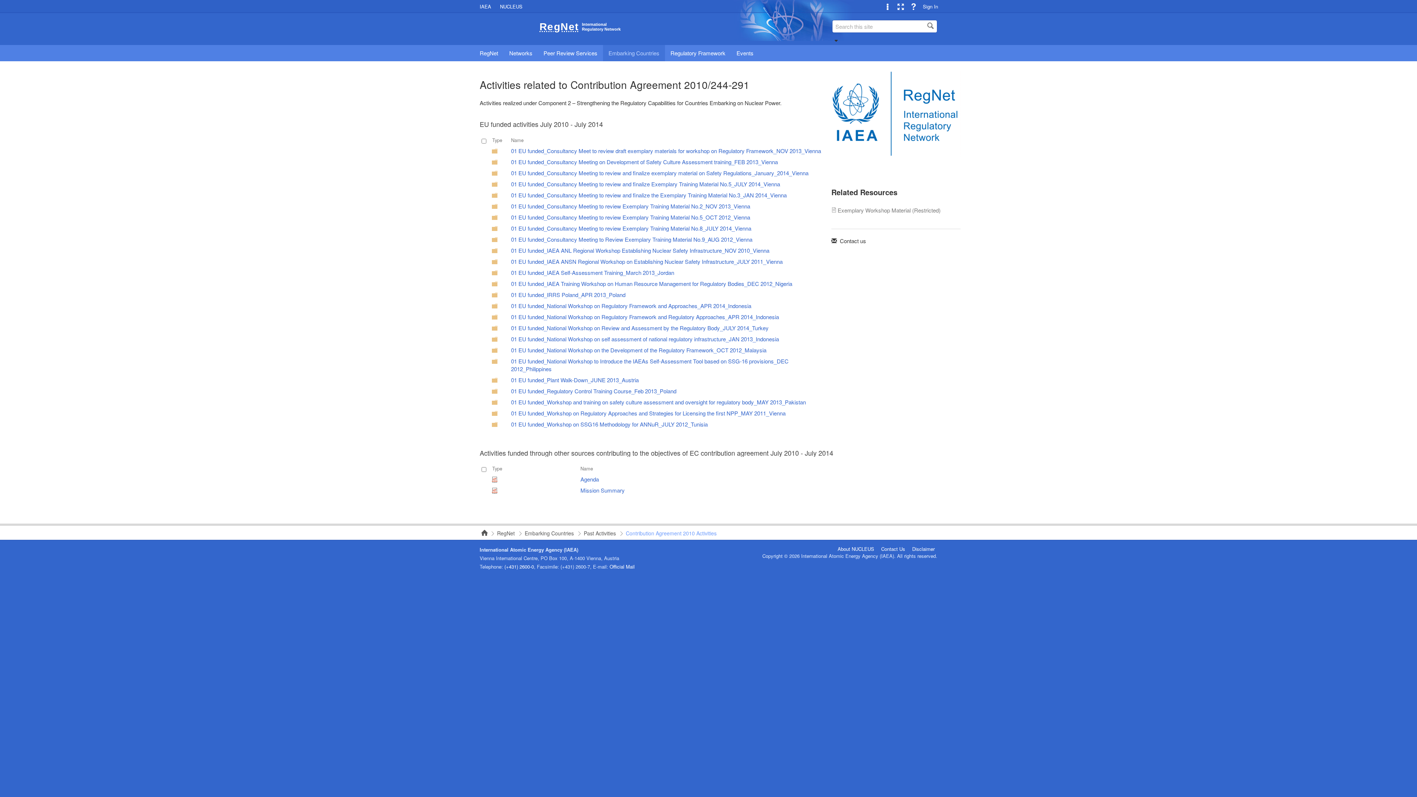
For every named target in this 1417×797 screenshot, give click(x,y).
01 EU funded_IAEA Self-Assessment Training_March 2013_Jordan (592, 272)
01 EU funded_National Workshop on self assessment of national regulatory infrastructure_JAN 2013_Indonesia (645, 339)
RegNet (506, 533)
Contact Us (893, 549)
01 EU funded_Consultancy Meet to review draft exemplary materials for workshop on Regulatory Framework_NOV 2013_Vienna (666, 151)
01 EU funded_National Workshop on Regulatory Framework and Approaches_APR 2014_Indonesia (631, 306)
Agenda (589, 479)
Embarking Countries (549, 533)
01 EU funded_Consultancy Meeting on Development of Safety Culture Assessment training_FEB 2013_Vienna (644, 162)
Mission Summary (602, 490)
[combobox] (884, 26)
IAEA (485, 6)
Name (517, 140)
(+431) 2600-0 (519, 566)
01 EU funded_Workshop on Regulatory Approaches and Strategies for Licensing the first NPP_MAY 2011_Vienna (648, 413)
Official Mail (622, 566)
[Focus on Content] (900, 6)
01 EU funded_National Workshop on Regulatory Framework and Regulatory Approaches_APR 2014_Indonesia (645, 317)
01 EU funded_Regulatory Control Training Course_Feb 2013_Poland (593, 391)
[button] (836, 41)
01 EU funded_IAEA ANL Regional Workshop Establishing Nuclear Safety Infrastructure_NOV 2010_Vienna (640, 250)
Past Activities (600, 533)
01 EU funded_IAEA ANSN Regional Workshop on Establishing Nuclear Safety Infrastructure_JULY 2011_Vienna (647, 261)
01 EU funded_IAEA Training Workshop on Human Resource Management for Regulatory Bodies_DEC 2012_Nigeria (651, 283)
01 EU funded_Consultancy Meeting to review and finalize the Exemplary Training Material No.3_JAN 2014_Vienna (649, 195)
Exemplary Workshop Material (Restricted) (889, 210)
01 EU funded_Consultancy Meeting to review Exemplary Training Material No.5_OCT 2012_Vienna (630, 217)
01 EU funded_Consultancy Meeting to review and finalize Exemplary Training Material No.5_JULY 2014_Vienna (645, 184)
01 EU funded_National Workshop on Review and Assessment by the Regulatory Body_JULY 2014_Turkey (640, 328)
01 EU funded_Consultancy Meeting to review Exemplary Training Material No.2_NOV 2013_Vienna (630, 206)
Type (497, 140)
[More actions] (887, 6)
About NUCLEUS (856, 549)
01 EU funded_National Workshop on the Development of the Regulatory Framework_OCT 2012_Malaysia (638, 350)
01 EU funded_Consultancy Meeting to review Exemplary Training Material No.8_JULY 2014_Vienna (631, 228)
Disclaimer (923, 549)
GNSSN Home (482, 533)
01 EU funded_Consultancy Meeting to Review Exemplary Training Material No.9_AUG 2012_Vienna (631, 239)
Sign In (930, 6)
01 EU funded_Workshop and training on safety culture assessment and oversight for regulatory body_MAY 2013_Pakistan (658, 402)
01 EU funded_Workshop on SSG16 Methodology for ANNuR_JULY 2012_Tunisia (609, 424)
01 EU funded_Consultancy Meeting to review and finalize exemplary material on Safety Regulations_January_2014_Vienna (660, 173)
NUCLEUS (511, 6)
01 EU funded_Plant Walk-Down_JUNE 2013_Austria (575, 380)
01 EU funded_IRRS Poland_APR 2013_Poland (568, 295)
